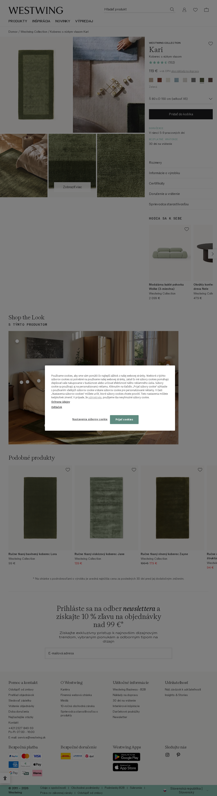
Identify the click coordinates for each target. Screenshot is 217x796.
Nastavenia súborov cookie (89, 419)
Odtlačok (56, 407)
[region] (110, 398)
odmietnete (95, 397)
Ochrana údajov (60, 401)
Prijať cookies (124, 419)
